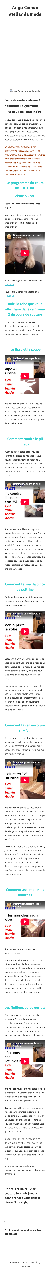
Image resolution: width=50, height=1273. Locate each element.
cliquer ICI (9, 284)
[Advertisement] (25, 60)
